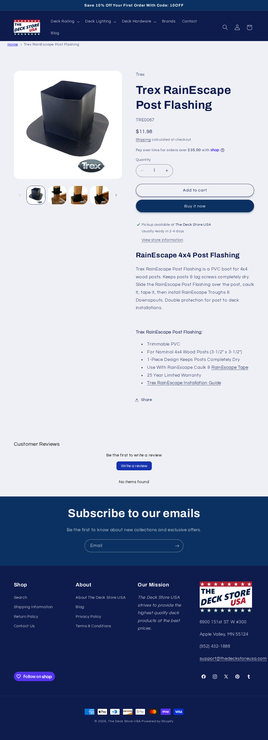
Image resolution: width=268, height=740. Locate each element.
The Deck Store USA (124, 721)
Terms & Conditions (93, 626)
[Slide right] (116, 195)
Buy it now (195, 206)
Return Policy (26, 617)
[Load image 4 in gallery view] (99, 195)
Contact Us (24, 626)
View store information (162, 240)
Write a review (134, 466)
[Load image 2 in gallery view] (57, 195)
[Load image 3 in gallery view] (78, 195)
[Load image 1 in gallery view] (36, 195)
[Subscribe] (177, 545)
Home (13, 44)
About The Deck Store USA (101, 598)
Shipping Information (33, 607)
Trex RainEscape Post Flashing (51, 44)
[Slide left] (19, 195)
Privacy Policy (88, 617)
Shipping (143, 140)
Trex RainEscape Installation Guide (184, 383)
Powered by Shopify (157, 721)
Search (20, 598)
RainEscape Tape (229, 367)
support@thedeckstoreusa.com (233, 658)
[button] (64, 21)
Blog (80, 607)
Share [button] (146, 400)
